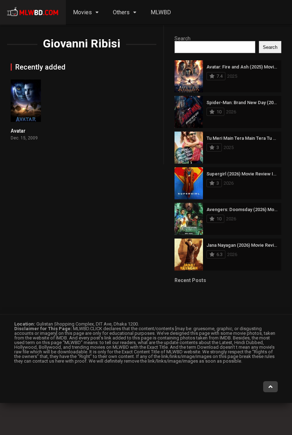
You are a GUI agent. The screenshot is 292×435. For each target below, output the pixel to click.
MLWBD (161, 12)
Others (121, 12)
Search (182, 38)
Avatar (18, 131)
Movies (82, 12)
